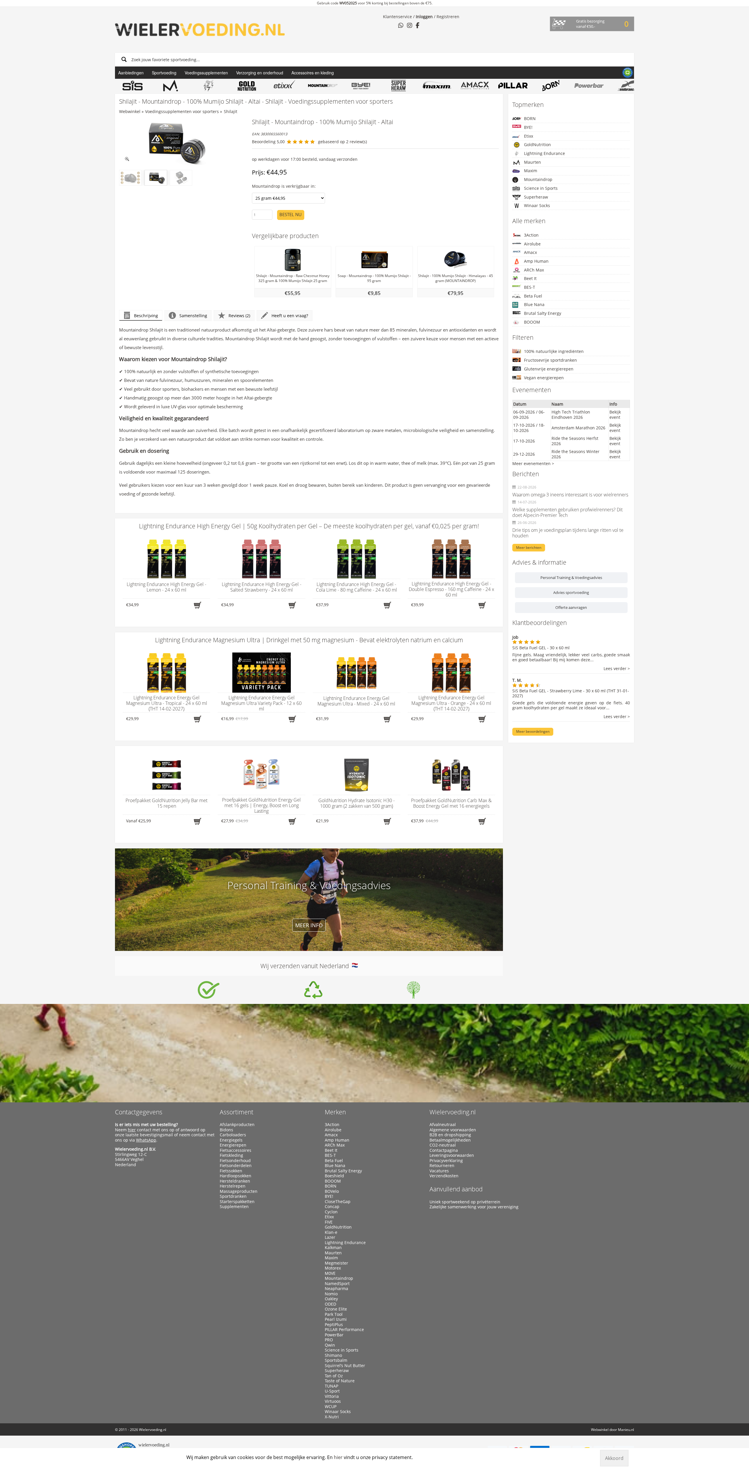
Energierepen (233, 1145)
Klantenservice (397, 16)
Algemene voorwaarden (453, 1130)
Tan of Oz (334, 1376)
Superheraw (536, 197)
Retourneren (442, 1165)
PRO (329, 1339)
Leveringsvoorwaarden (452, 1155)
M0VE (330, 1273)
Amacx (530, 252)
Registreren (448, 16)
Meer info (309, 925)
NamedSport (337, 1283)
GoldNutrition (537, 144)
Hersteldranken (235, 1181)
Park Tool (334, 1314)
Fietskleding (231, 1155)
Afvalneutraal (443, 1124)
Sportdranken (233, 1196)
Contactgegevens (138, 1112)
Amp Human (536, 261)
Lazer (330, 1237)
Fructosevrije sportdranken (550, 360)
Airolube (532, 244)
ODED (330, 1304)
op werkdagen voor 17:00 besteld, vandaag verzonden (305, 159)
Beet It (530, 278)
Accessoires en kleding (312, 73)
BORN (530, 118)
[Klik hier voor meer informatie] (208, 990)
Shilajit (230, 111)
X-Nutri (332, 1417)
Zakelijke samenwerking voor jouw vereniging (474, 1207)
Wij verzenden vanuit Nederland (306, 966)
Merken (335, 1112)
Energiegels (231, 1140)
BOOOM (532, 322)
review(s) (358, 141)
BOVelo (332, 1191)
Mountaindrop (538, 179)
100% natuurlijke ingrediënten (554, 351)
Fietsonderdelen (236, 1165)
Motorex (333, 1268)
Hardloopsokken (235, 1175)
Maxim (530, 170)
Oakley (331, 1298)
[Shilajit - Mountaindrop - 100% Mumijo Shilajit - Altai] (172, 142)
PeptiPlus (334, 1324)
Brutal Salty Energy (542, 313)
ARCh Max (534, 270)
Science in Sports (541, 188)
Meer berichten (528, 547)
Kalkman (333, 1247)
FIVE (329, 1222)
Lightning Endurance (544, 153)
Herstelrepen (232, 1186)
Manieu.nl (626, 1429)
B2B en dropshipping (450, 1134)
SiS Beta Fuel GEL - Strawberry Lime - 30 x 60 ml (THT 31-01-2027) (570, 693)
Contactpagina (444, 1150)
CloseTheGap (338, 1201)
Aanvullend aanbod (456, 1189)
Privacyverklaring (446, 1160)
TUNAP (331, 1386)
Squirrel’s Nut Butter (345, 1365)
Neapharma (336, 1288)
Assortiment (236, 1112)
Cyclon (331, 1212)
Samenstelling (193, 315)
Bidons (226, 1130)
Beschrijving (146, 315)
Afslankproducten (237, 1124)
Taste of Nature (340, 1380)
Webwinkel (129, 111)
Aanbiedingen (131, 73)
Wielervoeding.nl (453, 1112)
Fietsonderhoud (235, 1160)
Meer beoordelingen (532, 731)
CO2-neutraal (443, 1145)
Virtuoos (333, 1401)
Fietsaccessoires (235, 1150)
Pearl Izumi (336, 1319)
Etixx (528, 136)
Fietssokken (231, 1171)
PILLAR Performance (344, 1329)
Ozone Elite (336, 1309)
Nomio (331, 1294)
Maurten (532, 162)
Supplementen (234, 1206)
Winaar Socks (537, 205)
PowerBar (334, 1335)
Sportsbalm (336, 1360)
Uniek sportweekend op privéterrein (465, 1202)
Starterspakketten (237, 1201)
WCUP (330, 1406)
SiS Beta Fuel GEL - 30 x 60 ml (541, 647)
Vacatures (439, 1171)
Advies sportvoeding (571, 592)
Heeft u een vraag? (290, 315)
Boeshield (334, 1175)
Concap (332, 1206)
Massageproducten (238, 1191)
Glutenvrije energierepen (548, 369)
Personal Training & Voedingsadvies (571, 577)
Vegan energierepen (544, 377)
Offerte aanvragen (571, 607)
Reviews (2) (239, 315)
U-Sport (332, 1391)
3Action (531, 235)
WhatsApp (146, 1140)
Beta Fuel (533, 296)
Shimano (333, 1355)
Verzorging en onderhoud (259, 73)
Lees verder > (617, 668)
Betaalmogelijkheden (450, 1140)
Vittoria (332, 1396)
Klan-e (331, 1232)
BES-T (529, 287)
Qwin (330, 1345)
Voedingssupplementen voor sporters (182, 111)
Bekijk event (615, 414)
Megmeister (336, 1263)
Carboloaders (233, 1134)
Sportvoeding (164, 73)
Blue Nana (534, 304)
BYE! (528, 127)
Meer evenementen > (533, 463)
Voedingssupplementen (206, 73)
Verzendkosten (444, 1175)
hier (132, 1130)
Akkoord (614, 1458)
